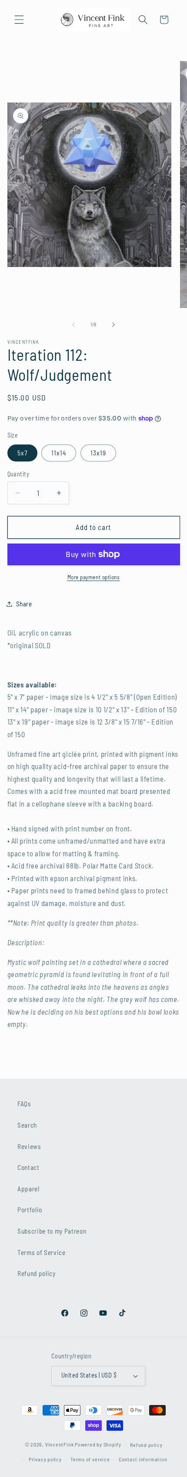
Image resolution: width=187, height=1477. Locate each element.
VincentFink (59, 1445)
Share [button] (24, 604)
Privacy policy (45, 1459)
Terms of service (90, 1459)
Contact (28, 1167)
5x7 (22, 453)
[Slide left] (73, 324)
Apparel (28, 1189)
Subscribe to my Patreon (51, 1231)
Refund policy (36, 1273)
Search (27, 1125)
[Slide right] (113, 324)
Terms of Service (41, 1252)
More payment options (93, 577)
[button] (19, 19)
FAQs (24, 1104)
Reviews (29, 1146)
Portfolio (29, 1210)
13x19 (98, 453)
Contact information (143, 1459)
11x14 (59, 453)
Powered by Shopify (98, 1445)
